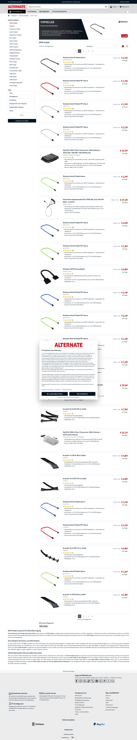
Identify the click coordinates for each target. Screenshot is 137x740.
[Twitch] (112, 680)
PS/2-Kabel (13, 62)
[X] (92, 680)
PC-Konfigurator (59, 11)
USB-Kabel (12, 76)
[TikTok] (88, 680)
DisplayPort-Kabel (15, 35)
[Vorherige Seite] (75, 51)
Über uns (108, 695)
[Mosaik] (127, 46)
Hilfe (121, 2)
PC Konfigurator (80, 705)
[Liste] (123, 46)
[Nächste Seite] (92, 51)
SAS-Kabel (12, 65)
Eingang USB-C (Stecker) (17, 107)
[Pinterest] (96, 680)
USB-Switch (13, 79)
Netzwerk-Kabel (14, 59)
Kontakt (126, 2)
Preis (11, 93)
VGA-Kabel (13, 85)
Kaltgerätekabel (14, 53)
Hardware (14, 15)
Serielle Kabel (13, 68)
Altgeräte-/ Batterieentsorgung (84, 707)
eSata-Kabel (13, 41)
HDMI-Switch (13, 47)
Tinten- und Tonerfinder (82, 712)
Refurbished (44, 11)
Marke (11, 110)
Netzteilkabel (13, 56)
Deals (31, 11)
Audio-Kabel (13, 32)
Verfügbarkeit (14, 96)
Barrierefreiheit (110, 710)
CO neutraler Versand (15, 2)
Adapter (12, 26)
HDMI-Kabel (13, 44)
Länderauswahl (68, 734)
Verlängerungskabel (15, 82)
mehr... (22, 115)
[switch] (127, 12)
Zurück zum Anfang (68, 671)
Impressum (68, 730)
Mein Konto (78, 695)
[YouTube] (108, 680)
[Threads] (84, 680)
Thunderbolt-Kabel (15, 70)
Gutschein (78, 709)
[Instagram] (80, 680)
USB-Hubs (12, 73)
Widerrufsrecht (79, 702)
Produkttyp (13, 100)
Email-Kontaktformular (56, 698)
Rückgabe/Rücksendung (82, 700)
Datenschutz (109, 705)
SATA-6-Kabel (43, 626)
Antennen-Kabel (14, 29)
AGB (107, 702)
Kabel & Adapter (24, 15)
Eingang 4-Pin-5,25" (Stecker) (18, 103)
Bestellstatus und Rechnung (83, 698)
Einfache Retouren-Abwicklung (71, 2)
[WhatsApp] (100, 680)
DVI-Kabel (12, 38)
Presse (107, 698)
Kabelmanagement (15, 50)
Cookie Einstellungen (112, 707)
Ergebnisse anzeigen (22, 121)
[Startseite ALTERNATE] (16, 6)
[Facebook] (76, 680)
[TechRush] (104, 680)
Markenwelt (109, 700)
